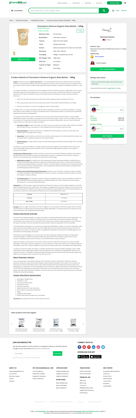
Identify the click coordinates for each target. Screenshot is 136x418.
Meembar (80, 402)
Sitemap (11, 381)
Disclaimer (106, 383)
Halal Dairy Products (22, 20)
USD (98, 129)
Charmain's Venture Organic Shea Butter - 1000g (61, 20)
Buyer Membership (61, 383)
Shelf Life (42, 61)
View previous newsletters (40, 348)
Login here (111, 88)
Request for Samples (39, 373)
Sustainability (107, 386)
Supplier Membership (62, 371)
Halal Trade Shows (85, 371)
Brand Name (43, 37)
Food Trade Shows (85, 373)
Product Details (43, 31)
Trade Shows (76, 3)
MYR (98, 110)
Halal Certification (38, 378)
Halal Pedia (88, 3)
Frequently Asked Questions (111, 371)
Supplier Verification (62, 373)
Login (117, 10)
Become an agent (14, 376)
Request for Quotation (39, 376)
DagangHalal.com (40, 402)
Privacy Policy (107, 376)
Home (11, 20)
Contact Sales (114, 3)
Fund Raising (83, 393)
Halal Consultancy (62, 3)
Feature (41, 48)
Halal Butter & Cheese (37, 20)
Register (124, 10)
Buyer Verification (61, 385)
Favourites (99, 3)
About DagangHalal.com (16, 371)
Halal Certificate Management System (61, 402)
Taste (41, 44)
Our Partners (13, 373)
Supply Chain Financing (86, 390)
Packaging (42, 54)
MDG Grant (83, 383)
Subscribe (57, 353)
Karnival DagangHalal (94, 402)
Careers (11, 378)
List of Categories (38, 371)
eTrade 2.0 (83, 385)
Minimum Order (44, 34)
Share (81, 31)
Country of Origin (45, 65)
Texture (41, 41)
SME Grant (83, 380)
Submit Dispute (107, 378)
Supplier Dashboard (62, 376)
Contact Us (106, 373)
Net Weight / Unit (45, 58)
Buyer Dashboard (61, 388)
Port (40, 68)
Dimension (42, 51)
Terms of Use (107, 381)
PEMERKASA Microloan (86, 388)
